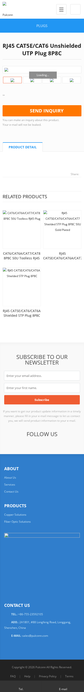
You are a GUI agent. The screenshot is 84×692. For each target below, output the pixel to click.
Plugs (41, 25)
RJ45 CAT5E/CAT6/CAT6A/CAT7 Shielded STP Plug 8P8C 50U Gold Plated (62, 260)
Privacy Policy (47, 676)
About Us (10, 478)
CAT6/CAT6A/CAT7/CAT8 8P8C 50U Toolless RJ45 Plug (21, 258)
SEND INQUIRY (46, 111)
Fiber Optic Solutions (17, 522)
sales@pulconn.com (35, 636)
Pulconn (40, 667)
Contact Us (11, 492)
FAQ (13, 676)
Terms (69, 676)
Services (9, 485)
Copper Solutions (15, 515)
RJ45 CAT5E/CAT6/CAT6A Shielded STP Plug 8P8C (22, 313)
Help (27, 676)
